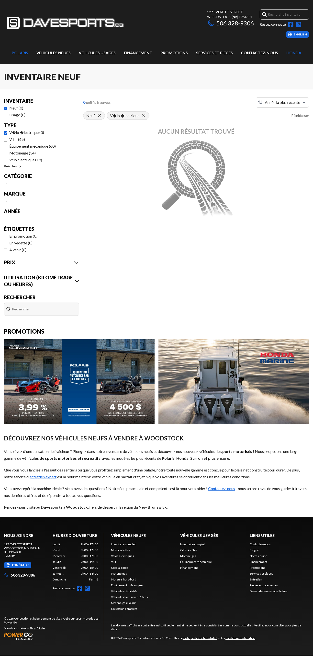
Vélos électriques (122, 556)
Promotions (174, 52)
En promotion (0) (23, 236)
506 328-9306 (235, 23)
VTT (113, 562)
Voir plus (10, 166)
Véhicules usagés (97, 52)
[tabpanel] (75, 561)
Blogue (254, 550)
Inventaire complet (123, 544)
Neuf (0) (16, 108)
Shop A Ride (37, 628)
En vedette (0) (21, 243)
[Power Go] (53, 636)
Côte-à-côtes (119, 567)
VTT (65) (17, 139)
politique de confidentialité (199, 638)
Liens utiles (262, 535)
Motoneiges (119, 573)
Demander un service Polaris (269, 591)
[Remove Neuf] (99, 116)
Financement (138, 52)
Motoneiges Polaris (123, 603)
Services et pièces (214, 52)
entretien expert (43, 476)
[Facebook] (291, 24)
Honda (293, 52)
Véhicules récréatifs (124, 591)
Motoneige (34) (22, 153)
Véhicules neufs (53, 52)
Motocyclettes (120, 550)
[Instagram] (299, 24)
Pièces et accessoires (264, 585)
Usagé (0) (17, 114)
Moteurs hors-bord (123, 579)
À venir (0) (17, 249)
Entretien (256, 579)
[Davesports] (65, 23)
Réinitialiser (300, 115)
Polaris (20, 52)
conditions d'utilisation (240, 638)
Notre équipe (258, 556)
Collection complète (124, 609)
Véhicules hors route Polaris (129, 597)
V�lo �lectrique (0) (26, 132)
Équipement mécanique (127, 585)
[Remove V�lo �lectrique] (143, 116)
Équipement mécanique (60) (32, 146)
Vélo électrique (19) (25, 159)
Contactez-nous (259, 52)
